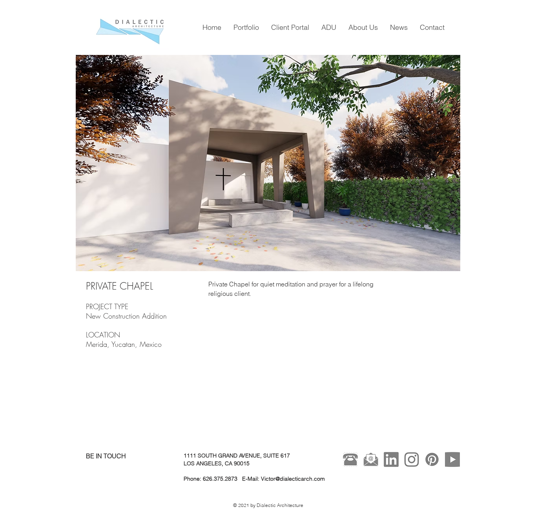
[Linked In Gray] (391, 459)
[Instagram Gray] (411, 459)
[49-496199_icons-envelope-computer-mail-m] (370, 459)
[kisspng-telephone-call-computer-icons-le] (350, 459)
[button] (268, 163)
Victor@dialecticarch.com (293, 478)
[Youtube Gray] (452, 459)
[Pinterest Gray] (432, 459)
